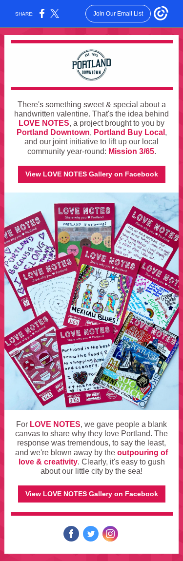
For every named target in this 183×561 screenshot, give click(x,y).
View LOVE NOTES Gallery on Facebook (91, 174)
